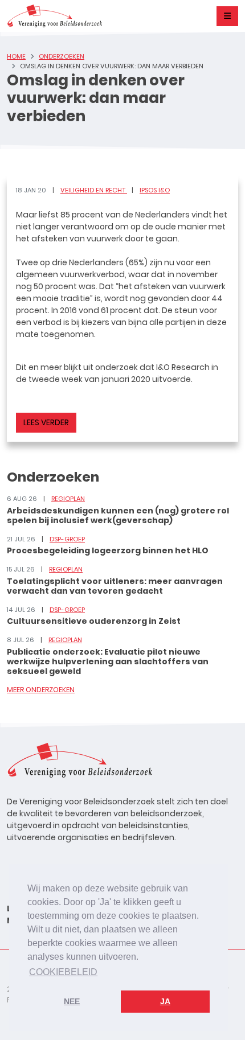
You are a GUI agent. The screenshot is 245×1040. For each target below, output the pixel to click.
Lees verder (46, 422)
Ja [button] (165, 1001)
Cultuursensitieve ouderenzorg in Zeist (94, 621)
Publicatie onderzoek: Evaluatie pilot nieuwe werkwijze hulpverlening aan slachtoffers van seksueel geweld (108, 661)
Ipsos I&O (155, 190)
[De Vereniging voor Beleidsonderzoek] (54, 16)
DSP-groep (67, 539)
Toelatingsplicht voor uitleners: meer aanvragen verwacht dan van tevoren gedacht (115, 586)
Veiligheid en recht (93, 190)
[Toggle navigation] (227, 16)
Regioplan (68, 498)
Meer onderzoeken (41, 689)
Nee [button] (72, 1001)
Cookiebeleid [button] (63, 972)
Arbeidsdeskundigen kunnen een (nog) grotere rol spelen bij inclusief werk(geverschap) (118, 515)
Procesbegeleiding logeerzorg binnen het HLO (108, 550)
